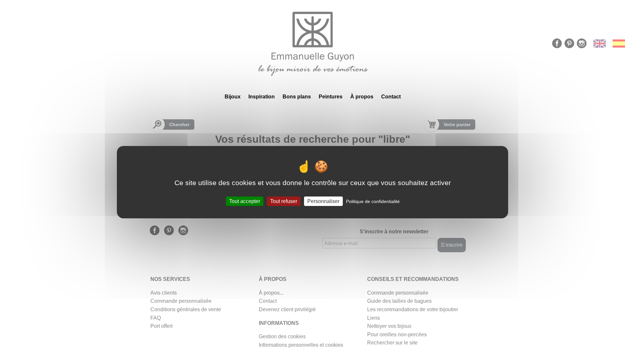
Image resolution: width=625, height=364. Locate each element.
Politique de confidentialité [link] (373, 201)
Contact (391, 96)
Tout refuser (283, 201)
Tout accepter (244, 201)
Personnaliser (323, 201)
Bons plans (297, 96)
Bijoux (233, 96)
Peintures (330, 96)
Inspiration (261, 96)
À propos (361, 96)
